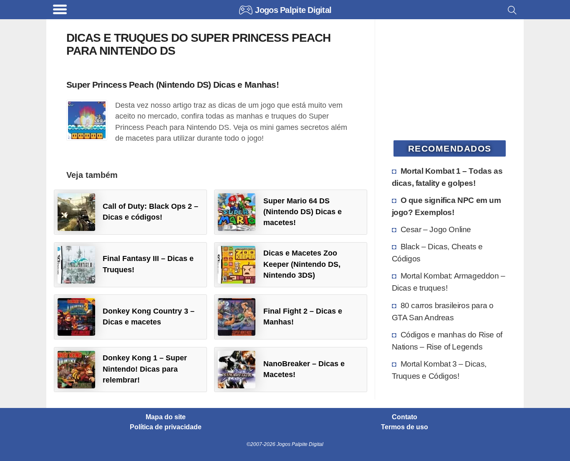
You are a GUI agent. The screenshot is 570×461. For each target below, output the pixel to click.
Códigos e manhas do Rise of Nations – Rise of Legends (447, 340)
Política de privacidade (166, 427)
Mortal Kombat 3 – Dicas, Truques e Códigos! (439, 369)
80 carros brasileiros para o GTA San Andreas (443, 311)
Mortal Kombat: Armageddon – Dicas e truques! (448, 281)
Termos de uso (404, 427)
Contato (404, 417)
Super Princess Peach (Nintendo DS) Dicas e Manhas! (172, 84)
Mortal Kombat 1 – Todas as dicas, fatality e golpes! (447, 176)
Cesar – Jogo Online (436, 229)
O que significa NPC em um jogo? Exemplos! (446, 206)
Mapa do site (166, 417)
